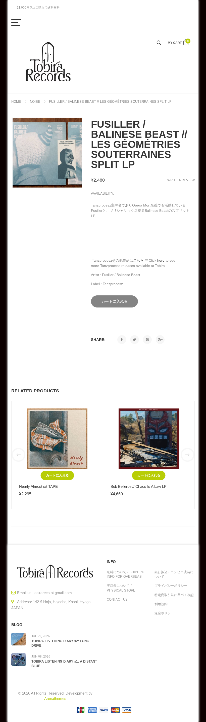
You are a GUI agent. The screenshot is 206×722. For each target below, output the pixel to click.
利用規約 (161, 604)
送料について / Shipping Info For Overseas (126, 574)
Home (16, 102)
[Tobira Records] (47, 60)
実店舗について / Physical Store (121, 588)
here (161, 260)
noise (35, 102)
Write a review (181, 180)
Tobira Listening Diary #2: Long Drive (60, 643)
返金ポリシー (164, 613)
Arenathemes (55, 698)
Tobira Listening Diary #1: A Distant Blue (64, 664)
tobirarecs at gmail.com (52, 593)
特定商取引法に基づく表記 (174, 595)
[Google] (160, 339)
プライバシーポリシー (170, 586)
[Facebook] (121, 339)
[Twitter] (134, 339)
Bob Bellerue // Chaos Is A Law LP (139, 486)
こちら (138, 260)
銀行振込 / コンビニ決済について (173, 574)
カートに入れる (57, 475)
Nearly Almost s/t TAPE (38, 486)
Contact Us (117, 599)
